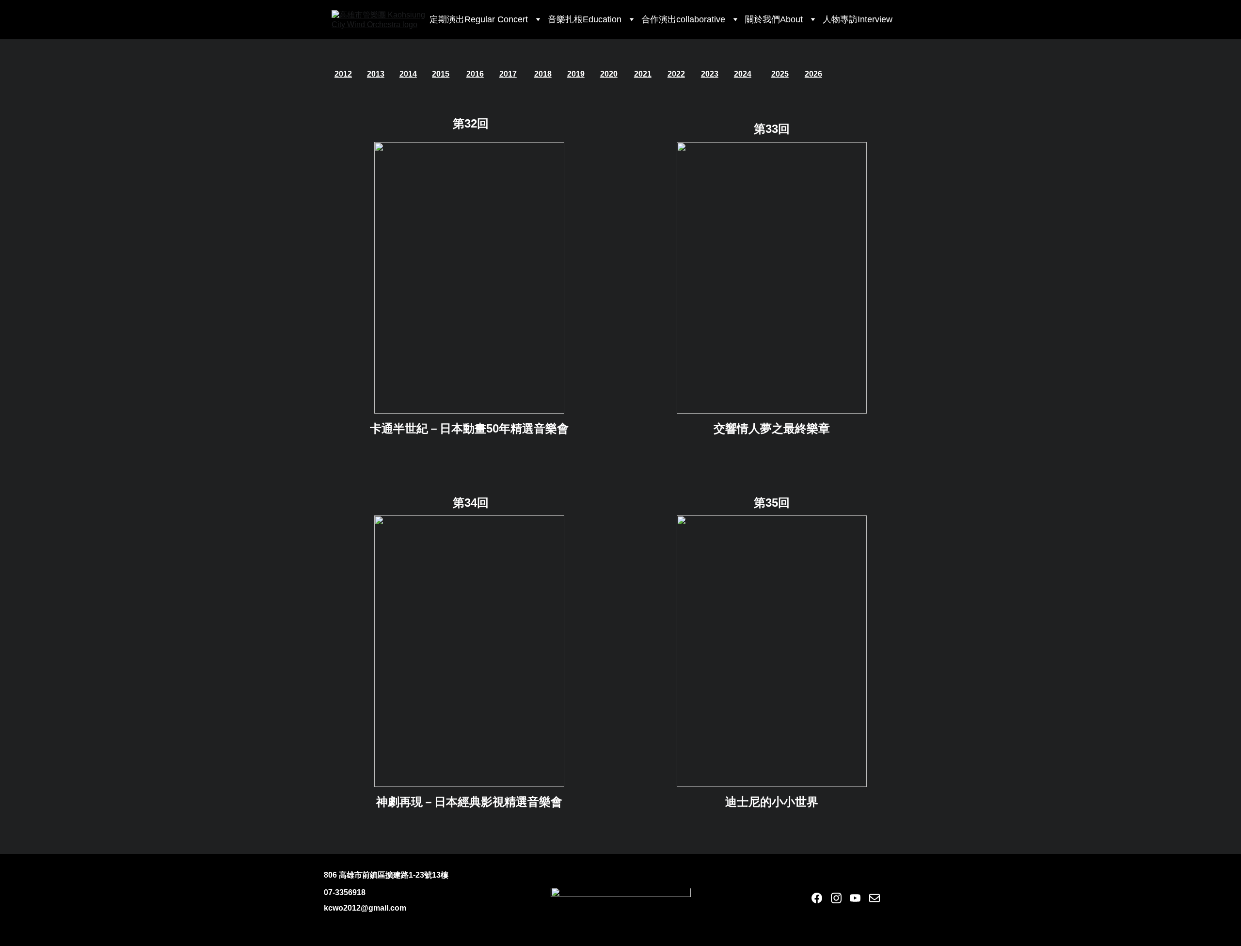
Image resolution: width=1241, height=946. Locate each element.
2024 (742, 74)
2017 (508, 74)
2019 (576, 74)
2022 (676, 74)
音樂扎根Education (584, 19)
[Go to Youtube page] (855, 898)
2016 (475, 74)
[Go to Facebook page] (816, 898)
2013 (375, 74)
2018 (543, 74)
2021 (643, 74)
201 (341, 74)
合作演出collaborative (683, 19)
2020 (609, 74)
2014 (408, 74)
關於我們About (774, 19)
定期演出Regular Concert (479, 19)
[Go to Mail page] (874, 898)
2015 (440, 74)
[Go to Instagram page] (836, 898)
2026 (813, 74)
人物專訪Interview (857, 19)
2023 (709, 74)
